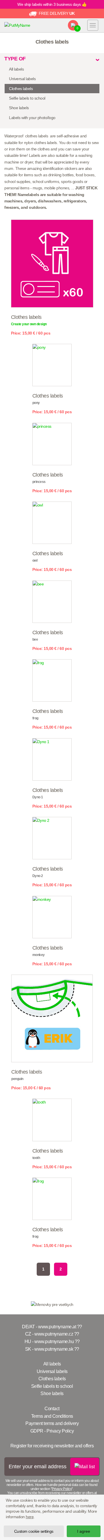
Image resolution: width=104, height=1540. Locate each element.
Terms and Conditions (52, 1416)
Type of (15, 58)
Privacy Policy (62, 1489)
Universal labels (22, 78)
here (30, 1516)
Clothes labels (21, 88)
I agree (83, 1531)
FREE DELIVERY (56, 13)
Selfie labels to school (27, 98)
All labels (16, 69)
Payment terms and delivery (52, 1423)
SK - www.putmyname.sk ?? (52, 1349)
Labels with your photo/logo (32, 117)
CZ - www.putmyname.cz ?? (52, 1333)
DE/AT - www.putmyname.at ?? (52, 1326)
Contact (52, 1408)
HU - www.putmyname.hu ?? (52, 1341)
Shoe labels (19, 107)
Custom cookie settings (33, 1531)
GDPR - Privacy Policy (52, 1430)
